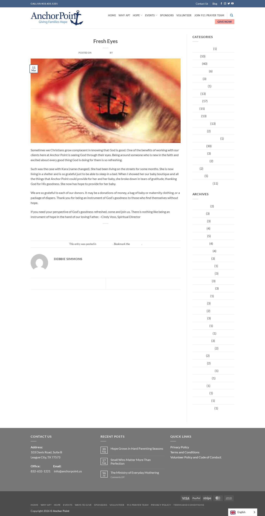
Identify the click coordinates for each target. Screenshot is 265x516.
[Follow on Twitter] (229, 3)
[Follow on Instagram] (225, 3)
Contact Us (202, 3)
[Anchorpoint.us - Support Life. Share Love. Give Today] (57, 18)
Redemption (200, 161)
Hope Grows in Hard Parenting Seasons (137, 448)
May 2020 (199, 385)
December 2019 (203, 408)
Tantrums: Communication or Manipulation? (66, 283)
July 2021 (198, 355)
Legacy (197, 101)
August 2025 (201, 296)
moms (196, 116)
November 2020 (203, 371)
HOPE (136, 15)
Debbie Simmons (122, 52)
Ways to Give (83, 504)
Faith (195, 56)
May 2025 (199, 311)
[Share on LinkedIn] (116, 230)
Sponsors (167, 15)
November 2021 (203, 348)
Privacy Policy (179, 447)
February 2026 (202, 251)
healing (197, 78)
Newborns (199, 131)
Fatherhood (200, 71)
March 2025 (200, 326)
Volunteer (183, 15)
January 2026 (201, 258)
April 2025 (199, 318)
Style (195, 168)
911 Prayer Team (138, 504)
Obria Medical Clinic (160, 283)
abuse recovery (202, 48)
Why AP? (124, 15)
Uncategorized (105, 35)
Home (112, 15)
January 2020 (201, 400)
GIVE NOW (224, 21)
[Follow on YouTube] (232, 3)
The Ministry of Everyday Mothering (135, 472)
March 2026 (200, 243)
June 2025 (199, 303)
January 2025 (201, 340)
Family (196, 63)
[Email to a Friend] (102, 230)
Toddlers (198, 176)
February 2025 (202, 333)
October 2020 (201, 378)
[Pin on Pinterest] (109, 230)
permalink (135, 243)
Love (195, 108)
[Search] (231, 15)
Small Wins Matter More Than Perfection (131, 461)
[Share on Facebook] (88, 230)
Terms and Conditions (184, 452)
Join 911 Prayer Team (209, 15)
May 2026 (199, 228)
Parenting (199, 146)
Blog (214, 3)
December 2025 (203, 266)
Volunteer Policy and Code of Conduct (195, 457)
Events (150, 15)
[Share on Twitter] (95, 230)
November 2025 (203, 273)
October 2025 (201, 281)
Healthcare (199, 86)
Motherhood (201, 123)
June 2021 (199, 363)
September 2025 (203, 288)
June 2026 (199, 221)
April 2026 (199, 236)
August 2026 (201, 206)
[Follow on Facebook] (221, 3)
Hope (196, 93)
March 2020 (200, 393)
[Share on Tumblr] (123, 230)
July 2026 (198, 213)
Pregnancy (199, 153)
